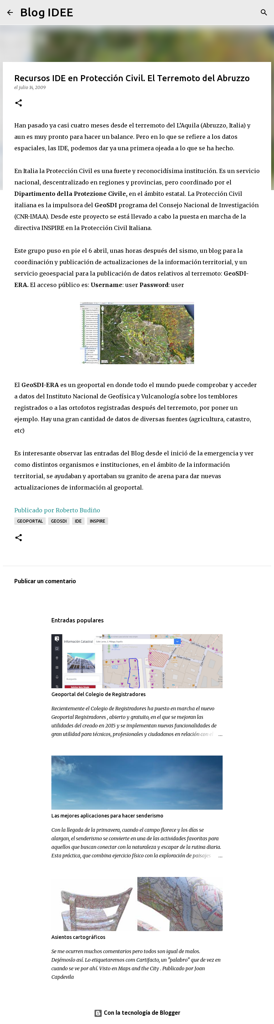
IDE (78, 521)
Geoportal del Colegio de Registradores (98, 694)
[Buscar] (83, 12)
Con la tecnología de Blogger (141, 1013)
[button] (18, 103)
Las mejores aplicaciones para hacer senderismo (107, 816)
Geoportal (30, 521)
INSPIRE (97, 521)
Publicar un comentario (45, 581)
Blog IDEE (46, 12)
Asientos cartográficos (78, 937)
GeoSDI (59, 521)
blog (215, 250)
